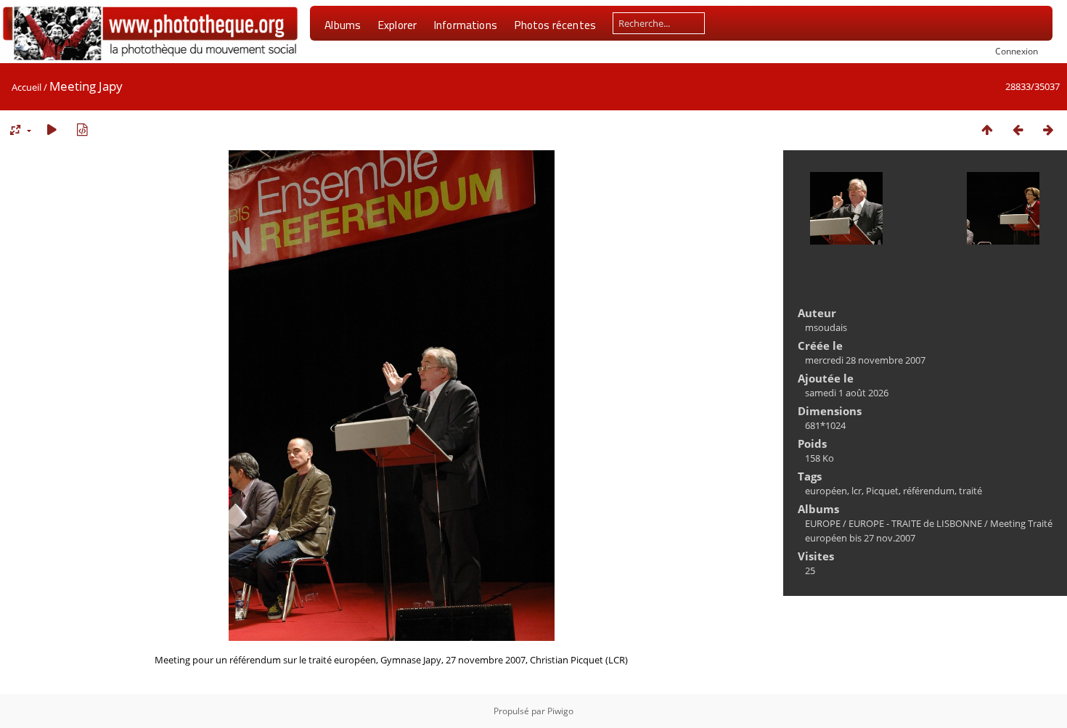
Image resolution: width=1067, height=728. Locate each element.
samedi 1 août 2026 (846, 392)
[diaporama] (51, 129)
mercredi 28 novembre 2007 (865, 360)
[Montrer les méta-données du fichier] (82, 129)
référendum (928, 490)
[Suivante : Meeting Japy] (1048, 129)
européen (826, 490)
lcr (856, 490)
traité (970, 490)
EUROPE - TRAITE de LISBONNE (915, 523)
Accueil (26, 87)
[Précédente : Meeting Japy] (1017, 129)
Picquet (882, 490)
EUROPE (823, 523)
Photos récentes (555, 24)
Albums (342, 24)
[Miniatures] (987, 129)
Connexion (1016, 51)
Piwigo (560, 711)
